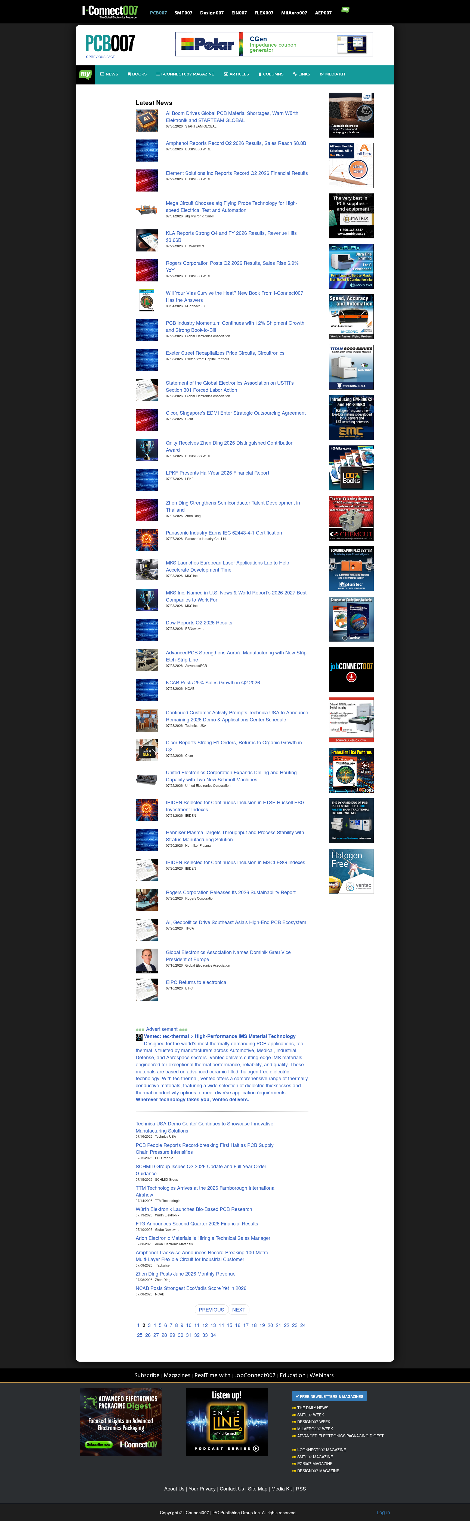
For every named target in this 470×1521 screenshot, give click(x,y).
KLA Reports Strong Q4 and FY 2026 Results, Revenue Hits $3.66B (231, 236)
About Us (174, 1488)
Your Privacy (202, 1488)
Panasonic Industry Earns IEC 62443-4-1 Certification (224, 532)
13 (213, 1324)
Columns (273, 74)
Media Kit (281, 1488)
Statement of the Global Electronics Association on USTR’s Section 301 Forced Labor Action (230, 386)
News (112, 74)
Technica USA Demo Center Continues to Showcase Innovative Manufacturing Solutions (204, 1127)
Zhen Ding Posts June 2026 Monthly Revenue (186, 1273)
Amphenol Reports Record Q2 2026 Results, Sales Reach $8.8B (236, 142)
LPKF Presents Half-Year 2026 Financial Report (217, 472)
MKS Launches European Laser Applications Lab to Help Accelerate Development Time (227, 566)
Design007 (212, 13)
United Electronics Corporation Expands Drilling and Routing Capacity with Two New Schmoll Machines (231, 776)
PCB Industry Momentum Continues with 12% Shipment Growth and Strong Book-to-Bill (235, 326)
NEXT (238, 1309)
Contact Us (232, 1488)
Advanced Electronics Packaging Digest (340, 1435)
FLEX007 (264, 13)
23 (295, 1324)
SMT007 (184, 13)
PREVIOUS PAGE (101, 56)
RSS (301, 1488)
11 (197, 1324)
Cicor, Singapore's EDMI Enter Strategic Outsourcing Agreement (236, 412)
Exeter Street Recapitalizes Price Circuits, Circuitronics (225, 352)
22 (286, 1324)
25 (140, 1334)
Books (139, 74)
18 (254, 1324)
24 (303, 1324)
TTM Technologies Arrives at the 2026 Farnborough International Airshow (206, 1191)
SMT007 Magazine (315, 1456)
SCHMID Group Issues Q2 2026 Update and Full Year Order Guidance (201, 1169)
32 (197, 1334)
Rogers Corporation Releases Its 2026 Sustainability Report (231, 891)
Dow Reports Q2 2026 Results (199, 622)
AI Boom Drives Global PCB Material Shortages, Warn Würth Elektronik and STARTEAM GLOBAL (232, 116)
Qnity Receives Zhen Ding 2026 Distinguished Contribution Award (229, 446)
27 (156, 1334)
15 (229, 1324)
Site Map (257, 1488)
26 (148, 1334)
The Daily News (312, 1407)
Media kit (335, 74)
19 (262, 1324)
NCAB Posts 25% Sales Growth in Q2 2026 (213, 682)
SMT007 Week (310, 1414)
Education (292, 1375)
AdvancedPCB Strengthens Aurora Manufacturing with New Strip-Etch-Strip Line (237, 656)
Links (304, 74)
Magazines (177, 1375)
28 (164, 1334)
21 (278, 1324)
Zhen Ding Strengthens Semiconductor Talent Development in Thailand (233, 506)
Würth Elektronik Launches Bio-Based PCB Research (194, 1208)
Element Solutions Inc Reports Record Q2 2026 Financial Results (237, 172)
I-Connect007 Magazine (187, 74)
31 (188, 1334)
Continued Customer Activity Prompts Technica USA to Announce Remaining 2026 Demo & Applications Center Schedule (237, 716)
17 (246, 1324)
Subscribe (147, 1375)
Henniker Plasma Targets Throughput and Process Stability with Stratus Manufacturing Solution (235, 835)
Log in (383, 1512)
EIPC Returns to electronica (196, 981)
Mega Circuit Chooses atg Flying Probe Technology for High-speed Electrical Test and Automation (231, 206)
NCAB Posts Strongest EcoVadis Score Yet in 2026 (191, 1287)
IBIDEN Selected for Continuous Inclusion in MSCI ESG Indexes (235, 862)
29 (172, 1334)
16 (237, 1324)
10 (188, 1324)
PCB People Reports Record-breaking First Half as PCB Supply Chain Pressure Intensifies (205, 1148)
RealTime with (212, 1375)
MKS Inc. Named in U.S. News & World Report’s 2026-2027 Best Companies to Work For (236, 596)
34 (213, 1334)
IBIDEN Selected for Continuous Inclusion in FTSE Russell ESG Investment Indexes (235, 806)
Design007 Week (313, 1421)
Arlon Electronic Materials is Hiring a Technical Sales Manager (203, 1237)
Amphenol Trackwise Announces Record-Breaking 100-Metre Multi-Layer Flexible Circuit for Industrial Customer (202, 1256)
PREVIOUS (211, 1309)
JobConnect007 (255, 1375)
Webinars (322, 1375)
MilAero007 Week (315, 1428)
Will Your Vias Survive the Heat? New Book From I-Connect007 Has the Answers (234, 296)
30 (180, 1334)
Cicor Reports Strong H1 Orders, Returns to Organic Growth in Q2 (234, 746)
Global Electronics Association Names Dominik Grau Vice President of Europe (228, 955)
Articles (239, 74)
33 (205, 1334)
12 (205, 1324)
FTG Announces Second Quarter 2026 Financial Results (197, 1223)
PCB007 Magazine (314, 1463)
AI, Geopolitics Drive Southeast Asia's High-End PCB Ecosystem (236, 921)
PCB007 (158, 13)
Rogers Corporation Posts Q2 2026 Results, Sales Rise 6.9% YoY (232, 266)
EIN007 (239, 13)
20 (270, 1324)
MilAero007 (294, 13)
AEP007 (323, 13)
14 (221, 1324)
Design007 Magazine (318, 1470)
